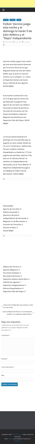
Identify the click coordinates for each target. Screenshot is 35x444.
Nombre (4, 359)
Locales (19, 20)
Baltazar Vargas (8, 42)
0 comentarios (26, 42)
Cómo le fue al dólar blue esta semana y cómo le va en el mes (18, 306)
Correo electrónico (8, 367)
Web (2, 375)
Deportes (6, 20)
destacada (12, 20)
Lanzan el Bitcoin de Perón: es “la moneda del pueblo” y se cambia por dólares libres (17, 313)
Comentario (5, 335)
